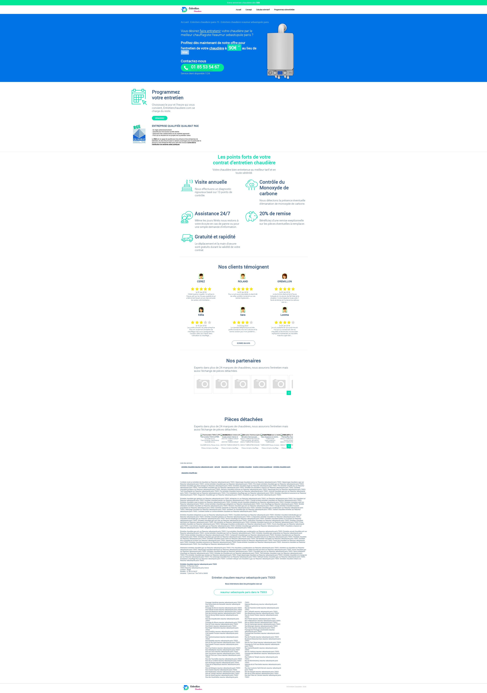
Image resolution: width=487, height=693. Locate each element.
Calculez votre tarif (263, 9)
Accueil (238, 9)
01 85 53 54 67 (205, 67)
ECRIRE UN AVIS (243, 343)
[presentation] (289, 393)
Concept (249, 9)
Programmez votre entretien (284, 9)
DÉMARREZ (159, 118)
